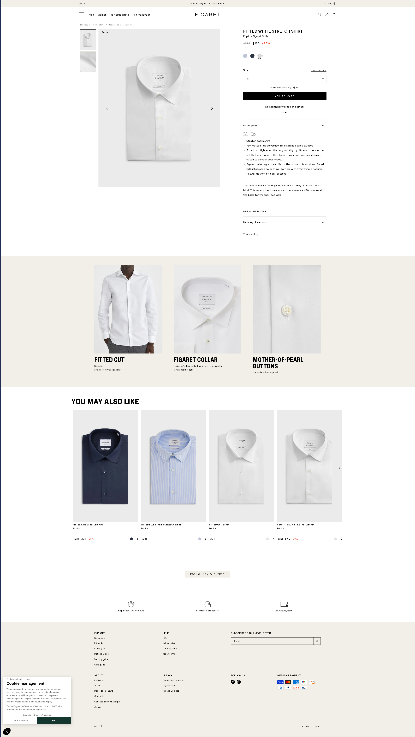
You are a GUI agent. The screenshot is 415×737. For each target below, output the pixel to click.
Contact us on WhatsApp (107, 701)
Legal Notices (170, 685)
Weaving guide (101, 659)
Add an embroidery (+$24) (284, 87)
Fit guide (98, 643)
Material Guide (101, 653)
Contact (98, 696)
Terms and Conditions (174, 680)
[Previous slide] (107, 108)
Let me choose (20, 720)
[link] (207, 3)
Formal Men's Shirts (207, 574)
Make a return (169, 643)
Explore (99, 633)
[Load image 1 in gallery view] (88, 39)
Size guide (99, 638)
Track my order (170, 648)
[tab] (283, 112)
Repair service (170, 653)
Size (245, 70)
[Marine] (252, 56)
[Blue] (245, 56)
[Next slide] (211, 108)
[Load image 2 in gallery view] (88, 61)
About (98, 675)
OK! (54, 720)
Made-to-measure (103, 690)
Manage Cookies (171, 690)
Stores (327, 3)
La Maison (99, 680)
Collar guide (100, 648)
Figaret (316, 726)
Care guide (99, 664)
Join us (97, 707)
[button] (81, 13)
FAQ (165, 638)
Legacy (167, 675)
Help (166, 633)
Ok (317, 641)
